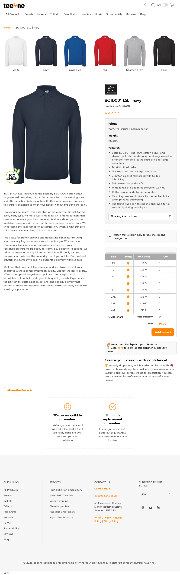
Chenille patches (59, 506)
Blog (6, 539)
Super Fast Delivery (61, 517)
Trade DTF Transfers (61, 495)
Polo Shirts (10, 512)
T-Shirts (8, 506)
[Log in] (145, 4)
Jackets (8, 501)
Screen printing (59, 501)
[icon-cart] (172, 4)
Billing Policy (111, 521)
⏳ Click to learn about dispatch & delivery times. (137, 349)
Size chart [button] (117, 317)
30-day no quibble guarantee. (67, 417)
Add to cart (163, 332)
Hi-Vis (7, 523)
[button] (113, 113)
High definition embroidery (66, 490)
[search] (153, 4)
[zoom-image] (46, 135)
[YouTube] (151, 508)
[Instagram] (143, 508)
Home (7, 28)
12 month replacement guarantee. (112, 419)
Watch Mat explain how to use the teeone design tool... (139, 236)
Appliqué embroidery (62, 512)
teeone (38, 563)
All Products (11, 490)
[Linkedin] (158, 508)
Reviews (8, 534)
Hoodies (9, 517)
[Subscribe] (169, 494)
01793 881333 (102, 489)
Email (144, 494)
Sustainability (11, 528)
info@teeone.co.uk (105, 496)
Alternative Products (19, 390)
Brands (8, 495)
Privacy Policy (103, 518)
